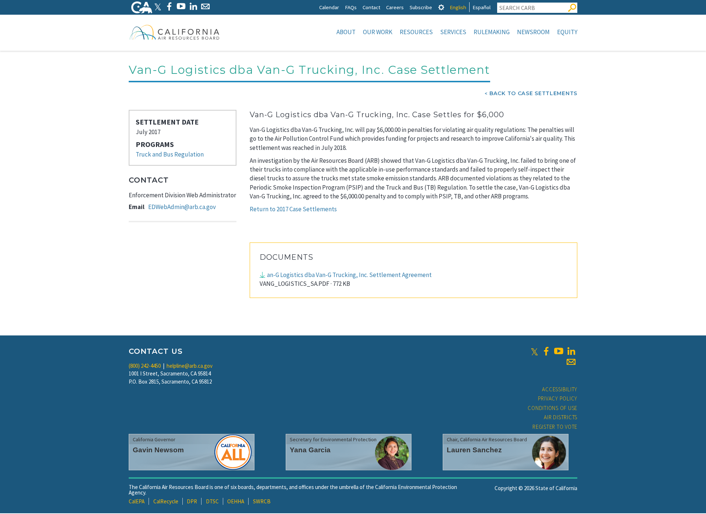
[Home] (175, 32)
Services (453, 32)
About (346, 32)
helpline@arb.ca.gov (190, 365)
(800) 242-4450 (145, 365)
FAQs (351, 7)
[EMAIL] (205, 6)
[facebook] (546, 351)
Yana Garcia (310, 450)
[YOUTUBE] (181, 6)
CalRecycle (165, 501)
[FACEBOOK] (169, 6)
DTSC (212, 501)
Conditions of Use (552, 408)
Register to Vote (554, 426)
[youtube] (558, 351)
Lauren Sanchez (474, 450)
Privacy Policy (558, 398)
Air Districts (560, 417)
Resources (416, 32)
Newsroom (533, 32)
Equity (567, 32)
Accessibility (559, 389)
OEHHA (235, 501)
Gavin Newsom (158, 450)
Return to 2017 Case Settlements (293, 209)
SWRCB (262, 501)
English (458, 7)
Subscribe (421, 7)
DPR (192, 501)
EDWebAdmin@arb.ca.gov (182, 207)
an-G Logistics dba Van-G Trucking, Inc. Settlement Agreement (349, 275)
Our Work (377, 32)
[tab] (441, 7)
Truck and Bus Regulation (170, 154)
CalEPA (137, 501)
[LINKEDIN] (193, 6)
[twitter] (534, 351)
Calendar (329, 7)
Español (482, 7)
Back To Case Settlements (533, 93)
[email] (571, 362)
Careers (395, 7)
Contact (371, 7)
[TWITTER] (157, 6)
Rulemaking (492, 32)
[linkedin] (571, 351)
